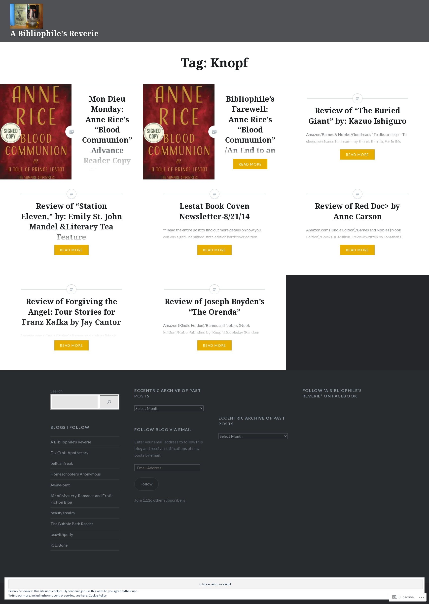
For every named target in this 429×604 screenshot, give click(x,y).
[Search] (109, 401)
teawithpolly (61, 534)
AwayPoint (60, 484)
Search (56, 390)
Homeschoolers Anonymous (75, 474)
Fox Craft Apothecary (69, 452)
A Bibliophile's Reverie (54, 33)
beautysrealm (62, 512)
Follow (146, 483)
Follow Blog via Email (163, 429)
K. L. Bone (59, 545)
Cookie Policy (98, 595)
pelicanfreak (61, 463)
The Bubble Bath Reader (71, 523)
